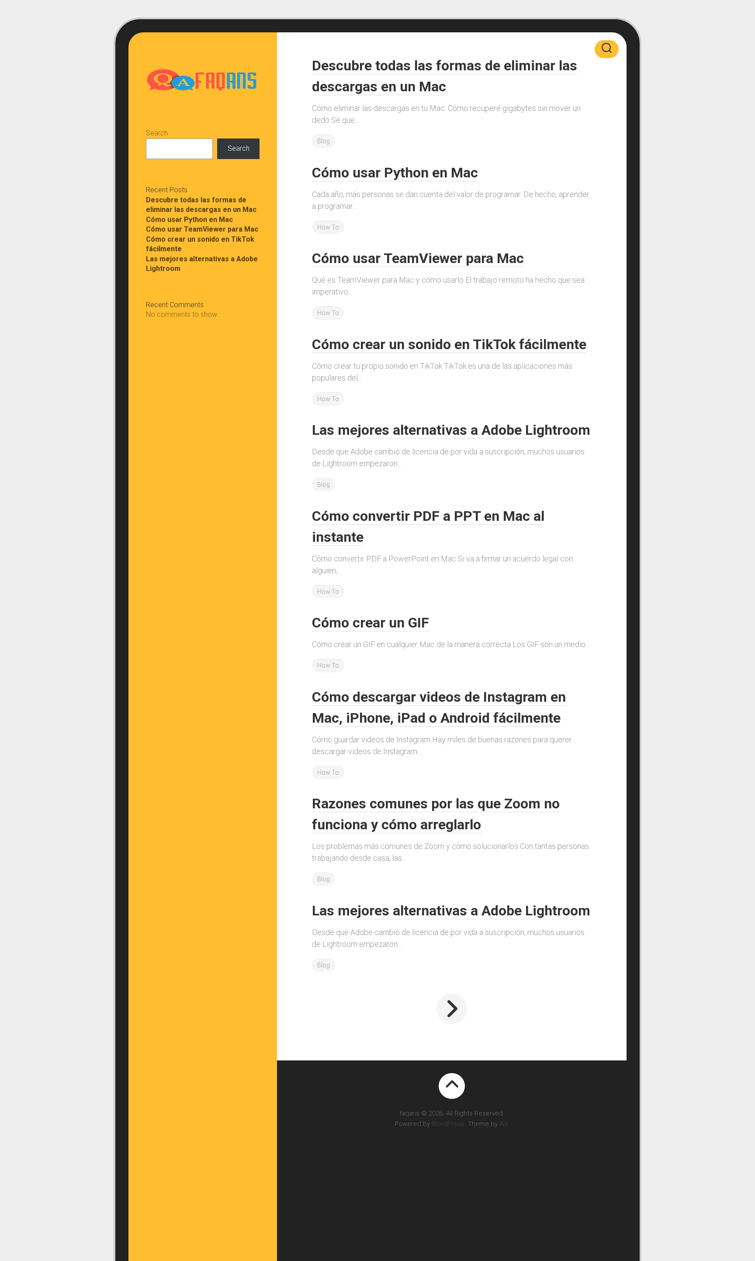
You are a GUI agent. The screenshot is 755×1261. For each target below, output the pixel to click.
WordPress (448, 1124)
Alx (503, 1124)
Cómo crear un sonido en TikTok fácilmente (449, 344)
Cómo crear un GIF (370, 622)
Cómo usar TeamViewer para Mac (202, 229)
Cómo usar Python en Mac (189, 219)
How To (328, 227)
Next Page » (451, 1009)
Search (157, 133)
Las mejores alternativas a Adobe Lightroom (451, 430)
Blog (323, 141)
